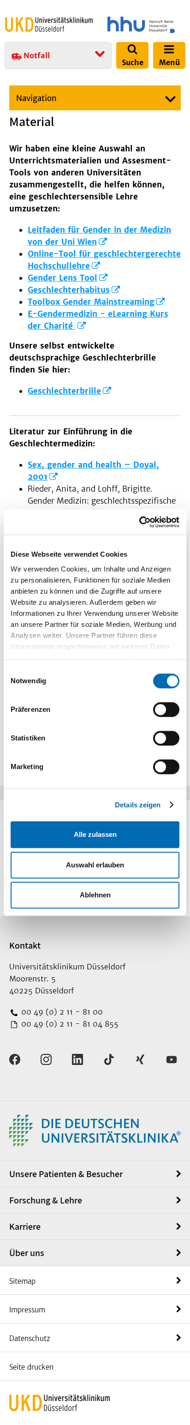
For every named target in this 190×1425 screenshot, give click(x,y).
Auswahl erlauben (95, 865)
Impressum (27, 1309)
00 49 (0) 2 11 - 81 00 (61, 1011)
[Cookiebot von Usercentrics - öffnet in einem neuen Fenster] (139, 522)
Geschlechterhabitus (69, 290)
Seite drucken (31, 1367)
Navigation (36, 98)
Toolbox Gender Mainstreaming (91, 302)
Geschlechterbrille (64, 391)
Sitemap (22, 1281)
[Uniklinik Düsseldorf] (49, 24)
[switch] (166, 709)
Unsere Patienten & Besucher (66, 1174)
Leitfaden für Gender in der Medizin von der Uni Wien (99, 236)
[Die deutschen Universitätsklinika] (95, 1130)
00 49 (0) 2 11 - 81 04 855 (69, 1023)
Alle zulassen (95, 834)
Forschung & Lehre (45, 1200)
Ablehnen (95, 895)
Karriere (25, 1227)
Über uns (26, 1253)
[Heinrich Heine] (141, 25)
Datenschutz (29, 1338)
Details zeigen (137, 805)
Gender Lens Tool (62, 278)
